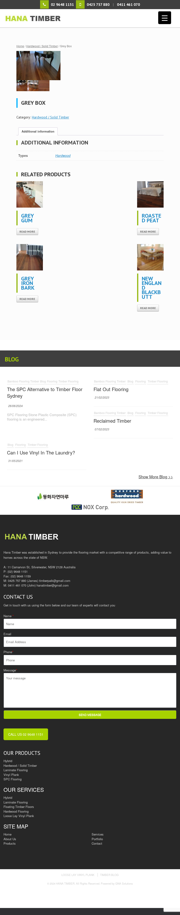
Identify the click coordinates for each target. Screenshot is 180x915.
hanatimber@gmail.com (53, 585)
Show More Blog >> (156, 476)
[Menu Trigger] (164, 17)
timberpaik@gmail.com (54, 580)
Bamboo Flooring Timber (23, 381)
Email (7, 634)
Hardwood (63, 155)
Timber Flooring (68, 381)
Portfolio (97, 839)
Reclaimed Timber (112, 420)
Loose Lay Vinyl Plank (19, 816)
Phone (8, 652)
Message (10, 670)
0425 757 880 (17, 580)
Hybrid (8, 797)
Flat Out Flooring (111, 389)
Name (9, 616)
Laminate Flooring (16, 802)
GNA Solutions (124, 883)
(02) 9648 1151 (18, 571)
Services (98, 834)
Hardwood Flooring (16, 811)
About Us (10, 839)
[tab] (38, 131)
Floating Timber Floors (19, 806)
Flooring (52, 381)
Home (20, 46)
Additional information (38, 131)
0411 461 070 (17, 585)
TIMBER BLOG (109, 875)
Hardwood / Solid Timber (42, 46)
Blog (43, 381)
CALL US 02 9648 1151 (25, 734)
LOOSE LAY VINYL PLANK (77, 875)
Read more (27, 231)
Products (10, 843)
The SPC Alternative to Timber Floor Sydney (44, 392)
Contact (97, 843)
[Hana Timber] (90, 18)
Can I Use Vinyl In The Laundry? (41, 452)
